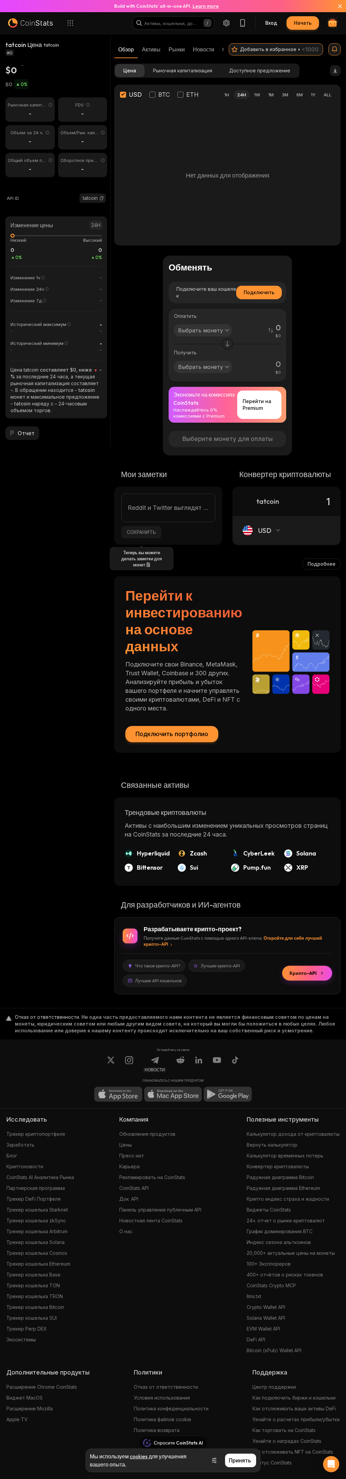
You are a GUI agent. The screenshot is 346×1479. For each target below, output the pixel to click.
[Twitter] (111, 1064)
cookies (139, 1456)
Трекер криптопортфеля (35, 1134)
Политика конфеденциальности (171, 1408)
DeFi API (256, 1339)
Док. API (128, 1199)
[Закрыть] (336, 6)
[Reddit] (180, 1064)
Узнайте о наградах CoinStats (286, 1441)
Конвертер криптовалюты (278, 1166)
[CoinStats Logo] (30, 23)
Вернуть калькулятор (272, 1145)
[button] (101, 198)
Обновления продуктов (147, 1134)
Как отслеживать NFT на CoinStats (292, 1452)
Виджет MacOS (24, 1398)
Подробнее (321, 564)
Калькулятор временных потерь (285, 1155)
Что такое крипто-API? (157, 965)
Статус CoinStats (272, 1462)
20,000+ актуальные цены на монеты (291, 1253)
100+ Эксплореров (269, 1264)
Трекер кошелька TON (33, 1285)
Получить (185, 352)
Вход (271, 23)
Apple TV (17, 1419)
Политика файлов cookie (162, 1419)
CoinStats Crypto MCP (271, 1285)
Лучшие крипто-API (220, 965)
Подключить (259, 292)
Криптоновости (24, 1166)
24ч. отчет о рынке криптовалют (286, 1220)
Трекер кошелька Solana (35, 1242)
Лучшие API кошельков (158, 980)
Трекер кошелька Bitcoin (35, 1307)
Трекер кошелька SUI (31, 1318)
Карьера (129, 1166)
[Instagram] (129, 1064)
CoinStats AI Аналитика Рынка (40, 1177)
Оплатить (185, 316)
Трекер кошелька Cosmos (36, 1253)
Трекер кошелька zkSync (36, 1220)
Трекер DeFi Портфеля (33, 1199)
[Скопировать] (101, 198)
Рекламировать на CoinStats (152, 1177)
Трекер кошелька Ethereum (38, 1264)
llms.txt (254, 1296)
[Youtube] (217, 1064)
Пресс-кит (131, 1155)
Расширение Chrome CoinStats (41, 1387)
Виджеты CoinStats (269, 1210)
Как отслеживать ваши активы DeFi (294, 1408)
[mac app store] (173, 1094)
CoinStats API (134, 1188)
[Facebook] (235, 1064)
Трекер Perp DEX (26, 1329)
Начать (303, 23)
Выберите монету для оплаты (227, 438)
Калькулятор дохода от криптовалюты (293, 1134)
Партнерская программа (35, 1188)
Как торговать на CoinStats (284, 1430)
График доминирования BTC (280, 1231)
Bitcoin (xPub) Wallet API (274, 1350)
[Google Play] (228, 1094)
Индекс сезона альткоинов (279, 1242)
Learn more (206, 6)
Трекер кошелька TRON (34, 1296)
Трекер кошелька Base (33, 1274)
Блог (11, 1155)
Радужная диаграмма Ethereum (283, 1188)
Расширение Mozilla (29, 1408)
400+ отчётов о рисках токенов (285, 1274)
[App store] (118, 1094)
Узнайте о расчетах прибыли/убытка (296, 1419)
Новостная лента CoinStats (150, 1220)
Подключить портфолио (171, 733)
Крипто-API (303, 973)
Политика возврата (156, 1430)
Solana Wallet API (266, 1318)
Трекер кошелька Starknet (37, 1210)
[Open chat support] (331, 1464)
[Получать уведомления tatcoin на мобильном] (334, 49)
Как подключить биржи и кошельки (294, 1398)
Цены (125, 1145)
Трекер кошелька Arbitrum (37, 1231)
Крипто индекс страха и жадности (288, 1199)
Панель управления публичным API (160, 1210)
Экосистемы (21, 1339)
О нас (125, 1231)
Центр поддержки (274, 1387)
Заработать (20, 1145)
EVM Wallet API (263, 1329)
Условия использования (162, 1398)
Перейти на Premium (257, 404)
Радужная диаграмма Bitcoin (280, 1177)
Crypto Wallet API (266, 1307)
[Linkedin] (199, 1064)
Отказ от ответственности (166, 1387)
